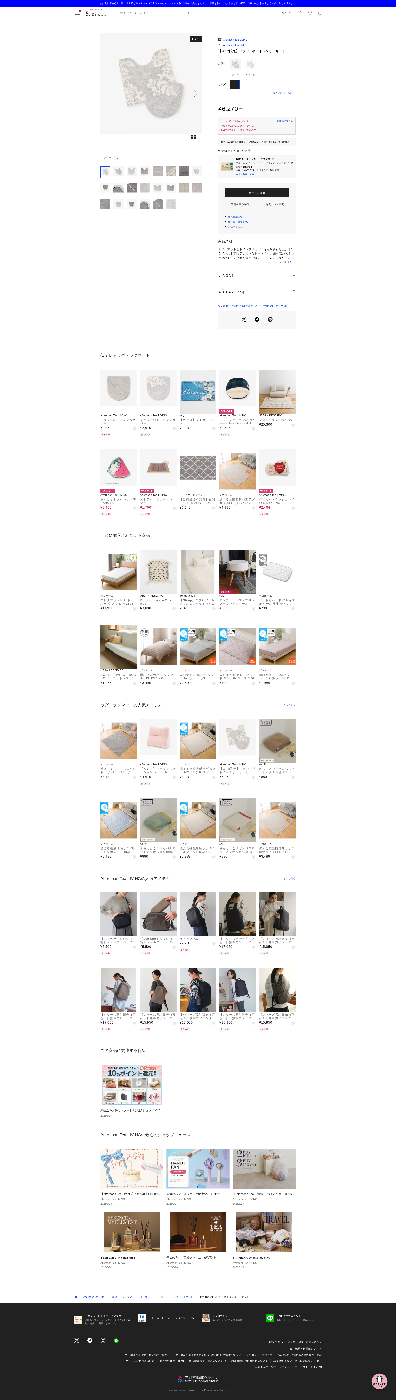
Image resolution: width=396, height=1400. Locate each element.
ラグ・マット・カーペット (152, 1297)
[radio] (235, 67)
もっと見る (286, 262)
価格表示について (237, 217)
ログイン (287, 13)
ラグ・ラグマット (183, 1297)
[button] (151, 93)
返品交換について (237, 226)
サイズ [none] (222, 84)
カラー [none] (222, 63)
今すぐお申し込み (245, 174)
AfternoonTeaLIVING (94, 1297)
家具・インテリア (122, 1297)
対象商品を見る (285, 121)
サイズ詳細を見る (282, 92)
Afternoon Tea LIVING (235, 39)
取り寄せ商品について (240, 222)
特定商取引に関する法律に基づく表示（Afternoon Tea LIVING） (254, 306)
